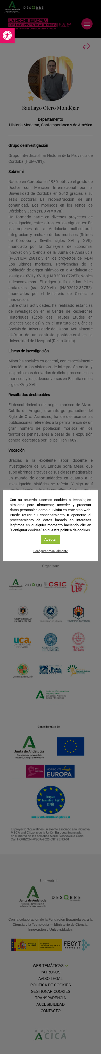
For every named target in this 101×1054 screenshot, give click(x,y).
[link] (7, 35)
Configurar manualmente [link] (50, 551)
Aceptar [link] (50, 539)
